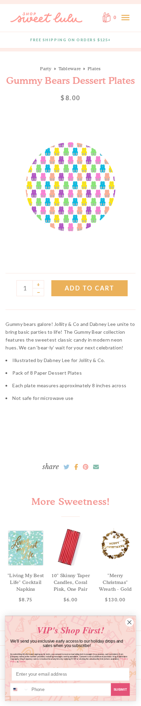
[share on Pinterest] (85, 467)
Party (45, 68)
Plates (94, 68)
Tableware (70, 68)
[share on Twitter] (66, 467)
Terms (22, 661)
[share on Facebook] (76, 467)
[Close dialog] (129, 622)
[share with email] (96, 467)
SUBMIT (120, 690)
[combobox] (20, 690)
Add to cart (90, 288)
